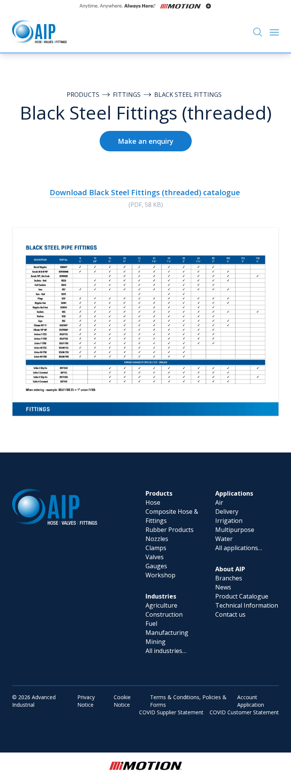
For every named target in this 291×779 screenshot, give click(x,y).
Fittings (127, 94)
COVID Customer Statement (244, 712)
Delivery (226, 511)
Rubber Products (170, 530)
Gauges (156, 566)
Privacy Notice (86, 700)
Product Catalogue (241, 596)
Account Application (250, 700)
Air (219, 502)
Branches (228, 578)
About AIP (230, 569)
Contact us (230, 614)
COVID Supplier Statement (171, 712)
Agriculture (161, 605)
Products (83, 94)
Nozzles (157, 539)
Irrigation (228, 520)
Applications (234, 493)
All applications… (238, 548)
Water (224, 539)
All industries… (166, 651)
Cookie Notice (122, 700)
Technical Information (246, 605)
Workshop (160, 575)
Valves (155, 557)
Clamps (156, 548)
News (223, 587)
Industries (161, 596)
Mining (156, 642)
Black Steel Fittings (188, 94)
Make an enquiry (146, 141)
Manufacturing (167, 632)
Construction (164, 614)
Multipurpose (234, 530)
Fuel (151, 623)
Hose (153, 502)
